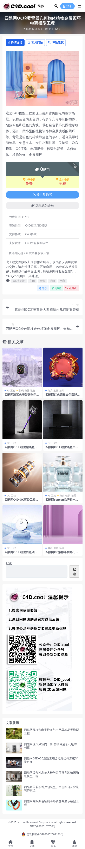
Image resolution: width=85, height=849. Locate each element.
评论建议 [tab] (58, 42)
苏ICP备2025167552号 (42, 826)
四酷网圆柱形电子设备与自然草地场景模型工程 (51, 731)
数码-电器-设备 (27, 390)
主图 (32, 281)
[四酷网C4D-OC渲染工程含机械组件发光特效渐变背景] (22, 472)
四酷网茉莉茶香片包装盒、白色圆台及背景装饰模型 (51, 788)
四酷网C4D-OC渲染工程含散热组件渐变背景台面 (51, 760)
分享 (44, 288)
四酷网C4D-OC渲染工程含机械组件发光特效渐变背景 (22, 501)
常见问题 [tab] (37, 42)
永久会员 (64, 179)
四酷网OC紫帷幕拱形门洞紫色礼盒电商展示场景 (61, 553)
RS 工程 (11, 390)
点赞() (73, 288)
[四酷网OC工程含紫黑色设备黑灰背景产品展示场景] (22, 419)
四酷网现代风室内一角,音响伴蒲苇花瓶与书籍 (50, 746)
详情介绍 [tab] (16, 42)
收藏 (58, 288)
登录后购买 (44, 194)
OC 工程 (11, 443)
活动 (52, 281)
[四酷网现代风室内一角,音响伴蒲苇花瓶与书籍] (14, 748)
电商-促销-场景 (34, 29)
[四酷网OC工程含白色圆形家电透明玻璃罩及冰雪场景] (22, 524)
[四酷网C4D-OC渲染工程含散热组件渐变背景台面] (14, 762)
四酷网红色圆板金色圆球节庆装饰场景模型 (62, 396)
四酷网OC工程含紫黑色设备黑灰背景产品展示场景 (21, 448)
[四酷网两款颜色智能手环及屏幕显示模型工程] (14, 805)
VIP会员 (31, 179)
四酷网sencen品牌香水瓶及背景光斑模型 (61, 501)
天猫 (42, 281)
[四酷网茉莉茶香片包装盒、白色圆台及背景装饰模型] (14, 790)
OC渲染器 (19, 281)
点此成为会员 (44, 205)
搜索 (9, 563)
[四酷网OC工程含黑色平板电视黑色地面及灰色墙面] (63, 419)
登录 (69, 6)
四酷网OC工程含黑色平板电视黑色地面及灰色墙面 (61, 448)
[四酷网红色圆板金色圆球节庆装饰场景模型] (63, 367)
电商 (62, 281)
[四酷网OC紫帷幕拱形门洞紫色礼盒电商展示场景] (63, 524)
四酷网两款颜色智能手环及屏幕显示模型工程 (51, 803)
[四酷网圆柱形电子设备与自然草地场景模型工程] (14, 733)
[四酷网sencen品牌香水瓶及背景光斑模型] (63, 472)
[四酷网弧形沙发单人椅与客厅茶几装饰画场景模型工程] (14, 776)
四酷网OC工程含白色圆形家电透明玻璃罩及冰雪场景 (22, 553)
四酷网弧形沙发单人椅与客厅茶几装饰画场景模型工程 (51, 774)
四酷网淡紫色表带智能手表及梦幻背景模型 (22, 396)
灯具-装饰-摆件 (56, 390)
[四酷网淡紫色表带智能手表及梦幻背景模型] (22, 367)
